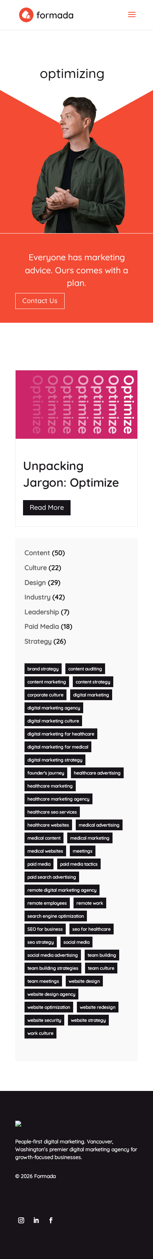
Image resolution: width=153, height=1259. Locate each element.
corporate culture (45, 695)
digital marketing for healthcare (60, 734)
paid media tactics (79, 864)
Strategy (38, 641)
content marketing (46, 682)
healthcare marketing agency (58, 799)
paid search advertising (51, 877)
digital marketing (91, 695)
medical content (44, 838)
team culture (101, 968)
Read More (47, 507)
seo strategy (40, 942)
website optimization (48, 1007)
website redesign (97, 1007)
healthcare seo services (52, 812)
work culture (40, 1033)
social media (76, 942)
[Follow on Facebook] (51, 1220)
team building (102, 955)
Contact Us (40, 300)
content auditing (85, 669)
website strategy (88, 1020)
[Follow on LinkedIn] (36, 1220)
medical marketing (90, 838)
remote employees (47, 903)
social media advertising (52, 955)
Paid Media (42, 626)
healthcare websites (48, 825)
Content (37, 552)
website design (84, 981)
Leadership (42, 612)
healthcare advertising (97, 773)
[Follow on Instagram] (21, 1220)
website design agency (51, 994)
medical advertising (99, 825)
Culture (36, 567)
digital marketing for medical (57, 747)
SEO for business (45, 929)
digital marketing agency (53, 708)
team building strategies (52, 968)
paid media (39, 864)
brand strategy (43, 669)
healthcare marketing (50, 786)
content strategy (93, 682)
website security (44, 1020)
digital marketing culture (53, 721)
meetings (82, 851)
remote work (89, 903)
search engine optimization (55, 916)
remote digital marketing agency (62, 890)
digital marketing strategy (54, 760)
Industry (38, 597)
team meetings (43, 981)
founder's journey (45, 773)
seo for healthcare (91, 929)
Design (35, 582)
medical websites (45, 851)
